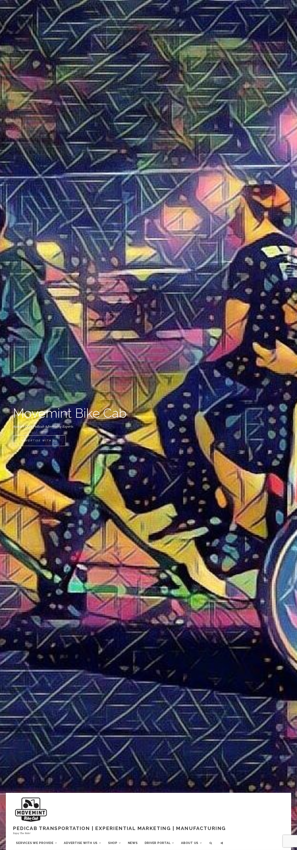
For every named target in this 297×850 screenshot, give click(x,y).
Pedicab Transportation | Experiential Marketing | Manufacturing (119, 828)
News (133, 843)
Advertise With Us (43, 442)
